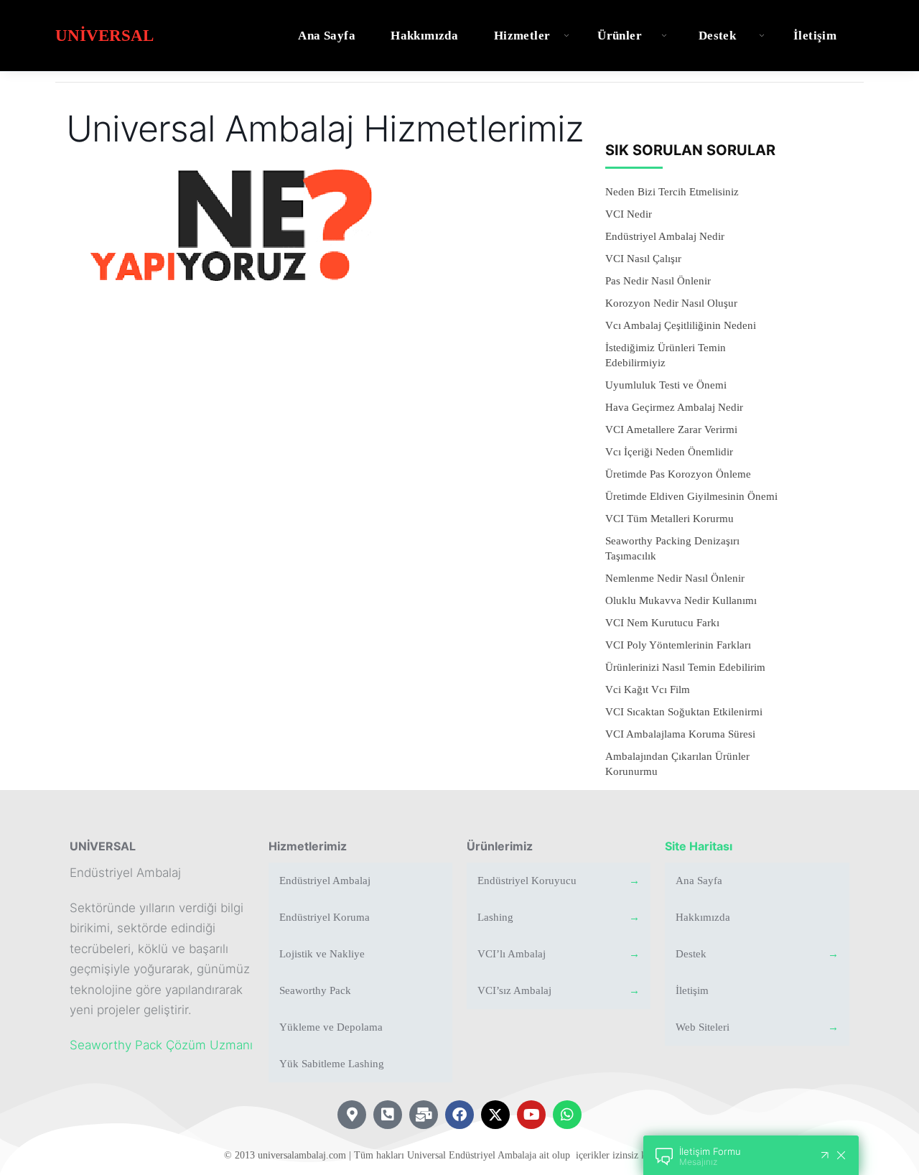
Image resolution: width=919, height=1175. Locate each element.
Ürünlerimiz (500, 846)
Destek (717, 35)
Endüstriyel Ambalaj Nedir (664, 236)
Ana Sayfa (326, 35)
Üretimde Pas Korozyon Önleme (678, 474)
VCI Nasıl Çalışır (643, 258)
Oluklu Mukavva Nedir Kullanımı (681, 600)
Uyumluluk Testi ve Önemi (666, 385)
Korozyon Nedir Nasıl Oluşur (671, 303)
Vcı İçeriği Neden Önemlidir (669, 452)
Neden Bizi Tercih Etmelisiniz (672, 192)
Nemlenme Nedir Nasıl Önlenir (675, 578)
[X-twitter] (495, 1114)
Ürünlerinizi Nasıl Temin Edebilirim (685, 667)
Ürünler (619, 35)
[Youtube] (531, 1114)
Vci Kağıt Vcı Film (647, 689)
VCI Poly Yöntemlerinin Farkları (678, 645)
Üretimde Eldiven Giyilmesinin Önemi (691, 496)
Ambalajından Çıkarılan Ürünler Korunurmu (677, 764)
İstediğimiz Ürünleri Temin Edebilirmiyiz (665, 355)
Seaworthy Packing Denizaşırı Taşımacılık (672, 548)
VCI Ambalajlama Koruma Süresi (680, 734)
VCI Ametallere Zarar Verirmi (671, 429)
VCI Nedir (628, 214)
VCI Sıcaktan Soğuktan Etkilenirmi (683, 711)
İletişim (814, 35)
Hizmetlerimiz (308, 846)
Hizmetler (522, 35)
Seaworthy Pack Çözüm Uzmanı (161, 1045)
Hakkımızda (424, 35)
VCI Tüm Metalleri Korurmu (669, 518)
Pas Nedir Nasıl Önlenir (658, 281)
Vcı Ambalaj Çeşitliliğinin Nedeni (680, 325)
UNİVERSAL (103, 846)
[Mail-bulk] (423, 1114)
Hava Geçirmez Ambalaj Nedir (674, 407)
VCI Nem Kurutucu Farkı (662, 622)
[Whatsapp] (567, 1114)
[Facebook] (459, 1114)
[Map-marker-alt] (351, 1114)
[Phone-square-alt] (387, 1114)
